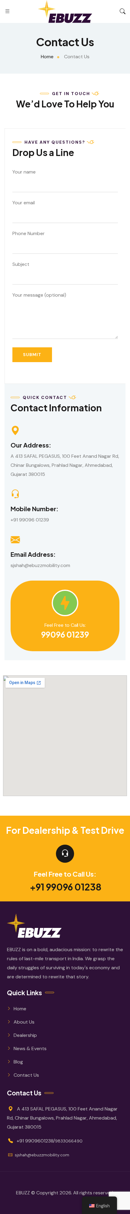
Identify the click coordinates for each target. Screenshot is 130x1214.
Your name (24, 172)
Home (20, 1008)
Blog (18, 1062)
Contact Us (26, 1075)
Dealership (25, 1035)
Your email (23, 202)
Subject (20, 264)
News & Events (30, 1048)
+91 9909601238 (35, 1141)
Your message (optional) (39, 295)
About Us (24, 1022)
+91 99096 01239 (30, 520)
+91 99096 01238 (66, 886)
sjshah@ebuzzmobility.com (40, 565)
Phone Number (28, 233)
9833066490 (69, 1141)
